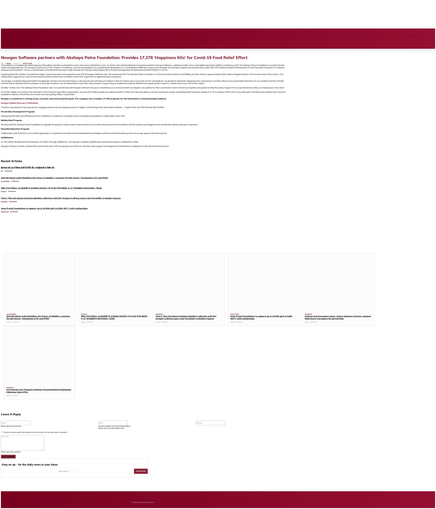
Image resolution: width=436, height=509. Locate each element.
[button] (231, 39)
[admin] (2, 63)
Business (159, 314)
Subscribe (141, 471)
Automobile (11, 314)
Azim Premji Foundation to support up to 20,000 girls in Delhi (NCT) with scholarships (261, 317)
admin (8, 63)
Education (234, 314)
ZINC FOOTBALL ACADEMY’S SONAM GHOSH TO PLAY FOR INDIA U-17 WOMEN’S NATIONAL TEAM (114, 317)
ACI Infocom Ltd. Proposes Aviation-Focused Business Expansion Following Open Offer (38, 390)
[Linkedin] (59, 32)
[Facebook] (52, 32)
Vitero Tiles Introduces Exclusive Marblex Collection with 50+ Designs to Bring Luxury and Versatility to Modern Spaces (186, 317)
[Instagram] (56, 32)
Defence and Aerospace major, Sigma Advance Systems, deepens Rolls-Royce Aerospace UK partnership (338, 317)
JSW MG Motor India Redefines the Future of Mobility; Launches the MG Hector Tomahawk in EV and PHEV (38, 317)
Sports (84, 314)
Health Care (27, 63)
